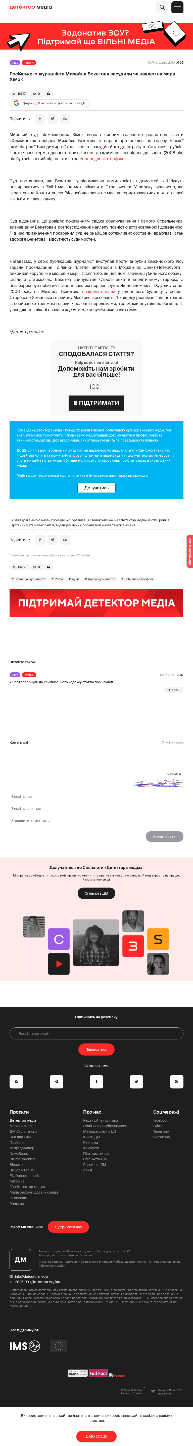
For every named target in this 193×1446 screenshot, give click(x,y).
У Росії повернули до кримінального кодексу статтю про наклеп (61, 682)
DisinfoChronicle (23, 1159)
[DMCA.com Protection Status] (78, 1376)
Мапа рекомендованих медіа (34, 1192)
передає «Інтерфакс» (105, 158)
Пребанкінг (19, 1142)
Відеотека (18, 1164)
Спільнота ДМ (96, 893)
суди (75, 579)
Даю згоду (96, 1436)
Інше (15, 63)
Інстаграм (161, 1137)
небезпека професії (139, 579)
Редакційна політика (100, 1120)
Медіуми (17, 1203)
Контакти (91, 1148)
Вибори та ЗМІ (22, 1170)
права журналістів (101, 579)
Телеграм (161, 1131)
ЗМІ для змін (20, 1137)
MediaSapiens (21, 1126)
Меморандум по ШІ (99, 1131)
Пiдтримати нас (68, 1227)
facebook (160, 1120)
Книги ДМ (91, 1137)
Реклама (90, 1142)
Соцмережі (166, 1112)
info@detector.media (31, 1277)
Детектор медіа (23, 1120)
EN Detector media (25, 1175)
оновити (174, 774)
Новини (29, 63)
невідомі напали (99, 291)
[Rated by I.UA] (117, 1376)
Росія (59, 579)
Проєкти (19, 1112)
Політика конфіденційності (105, 1126)
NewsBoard (19, 1153)
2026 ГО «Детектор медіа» (37, 1282)
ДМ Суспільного (23, 1131)
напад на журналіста (30, 579)
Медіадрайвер (22, 1148)
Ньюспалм (18, 1198)
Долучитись (96, 488)
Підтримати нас (96, 1153)
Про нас (92, 1112)
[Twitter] (52, 119)
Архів (87, 1170)
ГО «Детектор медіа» (27, 1187)
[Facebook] (40, 119)
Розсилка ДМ (94, 1164)
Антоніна (17, 1181)
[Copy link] (65, 119)
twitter (158, 1126)
